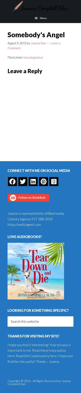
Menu (43, 18)
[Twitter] (22, 181)
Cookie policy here (43, 356)
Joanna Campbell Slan (40, 6)
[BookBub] (28, 202)
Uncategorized (33, 57)
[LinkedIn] (33, 181)
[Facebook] (12, 181)
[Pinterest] (43, 181)
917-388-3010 (42, 219)
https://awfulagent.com (24, 224)
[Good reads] (53, 181)
